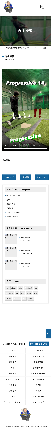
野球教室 (10, 208)
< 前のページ (9, 177)
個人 (24, 298)
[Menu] (47, 6)
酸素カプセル (11, 204)
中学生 (30, 298)
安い (36, 288)
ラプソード (9, 293)
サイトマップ (38, 402)
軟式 (22, 293)
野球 (8, 200)
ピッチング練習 (12, 216)
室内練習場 (28, 288)
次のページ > (42, 177)
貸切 (35, 293)
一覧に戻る (25, 177)
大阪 (20, 288)
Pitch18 (13, 288)
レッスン (17, 298)
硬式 (17, 293)
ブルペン (8, 298)
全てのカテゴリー (13, 195)
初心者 (29, 293)
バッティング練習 (13, 212)
